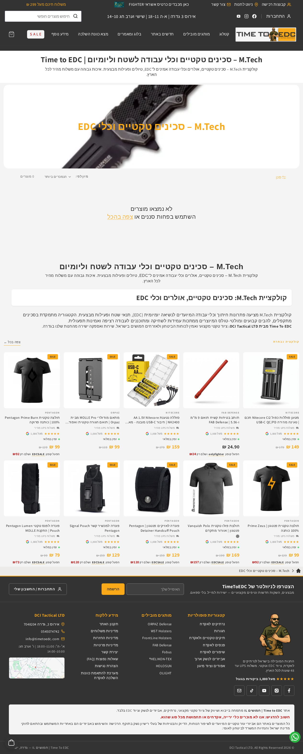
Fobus (167, 652)
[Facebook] (254, 16)
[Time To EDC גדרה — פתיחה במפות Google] (37, 668)
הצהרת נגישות (106, 666)
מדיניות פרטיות (106, 645)
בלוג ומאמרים (129, 34)
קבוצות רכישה (274, 4)
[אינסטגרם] (276, 690)
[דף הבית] (265, 34)
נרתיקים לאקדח (212, 624)
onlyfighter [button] (216, 454)
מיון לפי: (82, 176)
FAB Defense (162, 645)
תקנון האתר (108, 624)
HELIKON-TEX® (160, 659)
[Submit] (75, 16)
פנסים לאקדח (214, 645)
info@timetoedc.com (42, 639)
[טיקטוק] (251, 690)
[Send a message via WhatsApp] (295, 737)
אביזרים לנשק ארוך (209, 659)
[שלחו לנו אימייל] (239, 690)
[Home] (298, 572)
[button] (11, 34)
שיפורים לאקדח (212, 652)
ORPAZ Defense (160, 624)
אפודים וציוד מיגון (211, 666)
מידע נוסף (60, 34)
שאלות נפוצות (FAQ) (102, 659)
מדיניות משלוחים (104, 631)
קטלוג (224, 34)
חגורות (219, 631)
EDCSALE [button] (38, 454)
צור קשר (218, 4)
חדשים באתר (162, 34)
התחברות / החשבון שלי (34, 589)
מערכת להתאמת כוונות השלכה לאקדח (99, 675)
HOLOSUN (164, 666)
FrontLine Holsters (157, 638)
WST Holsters (161, 631)
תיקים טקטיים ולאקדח (207, 638)
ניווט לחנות (243, 4)
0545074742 (50, 631)
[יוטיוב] (264, 690)
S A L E (35, 34)
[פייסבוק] (289, 690)
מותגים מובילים (196, 34)
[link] (271, 433)
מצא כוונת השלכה (93, 34)
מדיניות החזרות (105, 638)
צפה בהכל (120, 216)
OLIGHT (166, 673)
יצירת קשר (109, 652)
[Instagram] (246, 16)
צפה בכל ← (12, 342)
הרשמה (113, 589)
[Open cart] (11, 742)
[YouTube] (238, 16)
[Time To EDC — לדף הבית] (264, 634)
